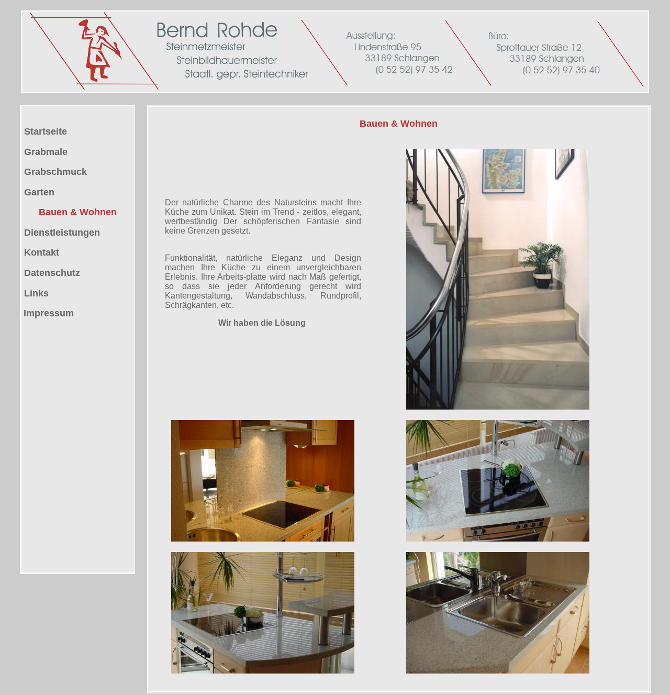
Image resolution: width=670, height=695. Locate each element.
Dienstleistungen (60, 232)
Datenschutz (52, 273)
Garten (37, 192)
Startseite (44, 131)
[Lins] (22, 273)
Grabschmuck (54, 172)
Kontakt (40, 252)
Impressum (49, 313)
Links (36, 293)
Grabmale (44, 152)
